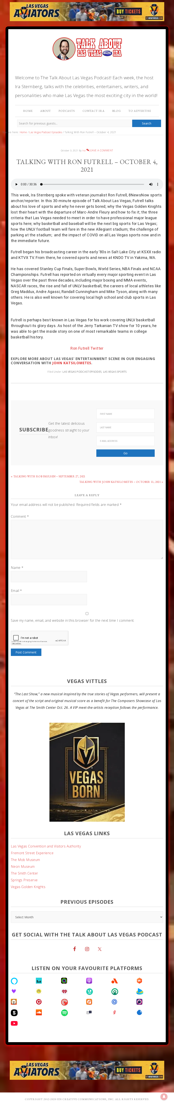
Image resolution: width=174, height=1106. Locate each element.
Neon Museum (23, 866)
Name (17, 567)
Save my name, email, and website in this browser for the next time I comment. (73, 620)
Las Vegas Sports (115, 372)
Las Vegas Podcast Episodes (82, 372)
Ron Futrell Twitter (87, 348)
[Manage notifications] (164, 1096)
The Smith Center (24, 873)
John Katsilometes (71, 363)
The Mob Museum (25, 859)
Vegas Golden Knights (28, 886)
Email (16, 590)
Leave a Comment (101, 150)
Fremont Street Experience (32, 853)
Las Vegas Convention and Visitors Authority (46, 846)
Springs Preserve (24, 880)
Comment (20, 516)
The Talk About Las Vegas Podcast (87, 47)
